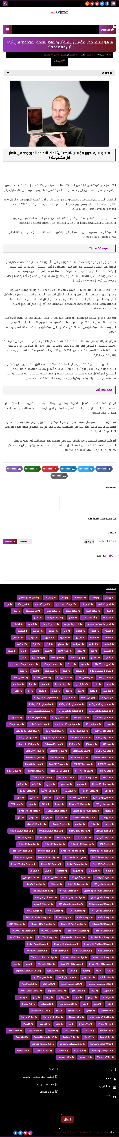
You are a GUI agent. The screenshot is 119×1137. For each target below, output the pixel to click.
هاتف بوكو (87, 977)
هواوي (91, 997)
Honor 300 (73, 1011)
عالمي (33, 797)
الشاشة (36, 631)
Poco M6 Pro (33, 1031)
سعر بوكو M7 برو (53, 731)
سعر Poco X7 (105, 771)
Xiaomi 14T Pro (104, 1057)
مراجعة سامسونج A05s (50, 831)
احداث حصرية (32, 611)
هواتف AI (106, 997)
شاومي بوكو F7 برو (102, 797)
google (89, 1011)
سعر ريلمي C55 (103, 737)
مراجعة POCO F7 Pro (101, 857)
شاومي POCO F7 (77, 797)
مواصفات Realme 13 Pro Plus (97, 944)
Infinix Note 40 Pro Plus (100, 1017)
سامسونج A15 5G (103, 717)
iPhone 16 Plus (28, 1017)
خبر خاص (107, 691)
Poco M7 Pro (13, 1031)
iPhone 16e (84, 1024)
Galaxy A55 (106, 1011)
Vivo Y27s (78, 1051)
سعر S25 (107, 777)
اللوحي (32, 638)
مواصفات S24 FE (82, 951)
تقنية (65, 671)
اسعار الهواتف (54, 618)
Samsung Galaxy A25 (41, 1044)
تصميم (79, 671)
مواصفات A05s (76, 911)
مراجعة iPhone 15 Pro (71, 851)
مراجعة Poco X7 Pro (102, 864)
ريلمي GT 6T (87, 697)
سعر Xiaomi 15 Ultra (101, 784)
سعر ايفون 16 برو (77, 731)
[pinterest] (92, 3)
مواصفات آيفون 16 (67, 891)
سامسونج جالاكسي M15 (70, 711)
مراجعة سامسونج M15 (20, 831)
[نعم (64, 598)
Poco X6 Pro (105, 1037)
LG (69, 1024)
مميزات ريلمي (29, 877)
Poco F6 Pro (105, 1031)
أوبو (93, 651)
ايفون (80, 651)
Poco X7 (88, 1037)
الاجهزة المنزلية (71, 624)
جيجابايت (17, 684)
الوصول (61, 644)
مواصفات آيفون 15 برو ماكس (97, 891)
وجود (48, 997)
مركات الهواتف (47, 1092)
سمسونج (65, 784)
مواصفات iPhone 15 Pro (41, 924)
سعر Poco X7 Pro (83, 771)
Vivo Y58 (62, 1051)
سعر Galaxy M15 (33, 751)
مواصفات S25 (59, 951)
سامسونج (68, 697)
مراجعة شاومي (104, 837)
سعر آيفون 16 (15, 724)
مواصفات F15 (62, 917)
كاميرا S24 (106, 817)
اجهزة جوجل (51, 611)
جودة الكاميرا (61, 684)
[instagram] (30, 1132)
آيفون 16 (86, 604)
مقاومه (60, 871)
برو (22, 651)
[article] (33, 503)
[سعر (94, 598)
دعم (80, 691)
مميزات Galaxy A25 (76, 884)
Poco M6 (51, 1031)
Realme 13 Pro (69, 1037)
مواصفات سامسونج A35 (100, 904)
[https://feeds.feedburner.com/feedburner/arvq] (5, 1132)
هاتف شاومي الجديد (70, 984)
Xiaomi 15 (84, 1057)
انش (48, 644)
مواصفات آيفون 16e (42, 891)
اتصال (108, 611)
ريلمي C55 (106, 697)
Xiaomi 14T (22, 1051)
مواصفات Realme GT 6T (65, 944)
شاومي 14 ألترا (89, 791)
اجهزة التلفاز (91, 611)
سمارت (80, 784)
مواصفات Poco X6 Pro (72, 937)
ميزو (28, 964)
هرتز (93, 991)
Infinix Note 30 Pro (39, 1011)
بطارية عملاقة (76, 657)
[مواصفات (78, 598)
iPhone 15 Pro (74, 1017)
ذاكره (41, 691)
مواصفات (55, 884)
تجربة (84, 664)
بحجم (47, 651)
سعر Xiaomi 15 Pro (41, 777)
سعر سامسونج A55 (79, 737)
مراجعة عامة (82, 837)
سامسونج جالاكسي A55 (40, 704)
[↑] (59, 1128)
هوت (77, 997)
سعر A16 (107, 744)
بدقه (34, 651)
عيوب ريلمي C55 (103, 804)
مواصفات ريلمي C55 (44, 897)
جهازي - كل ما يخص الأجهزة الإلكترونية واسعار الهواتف (78, 1132)
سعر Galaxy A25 (103, 751)
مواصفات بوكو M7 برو (72, 897)
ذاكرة (54, 691)
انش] (35, 644)
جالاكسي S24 (63, 677)
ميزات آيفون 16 (45, 964)
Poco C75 (43, 1024)
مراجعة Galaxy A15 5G (81, 844)
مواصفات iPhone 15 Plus (72, 924)
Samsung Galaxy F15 (101, 1051)
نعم (15, 964)
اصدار (36, 618)
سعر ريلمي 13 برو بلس (26, 731)
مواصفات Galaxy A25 (101, 924)
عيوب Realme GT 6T (78, 804)
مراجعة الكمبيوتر (35, 824)
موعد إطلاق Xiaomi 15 (70, 964)
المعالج (16, 638)
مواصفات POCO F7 (49, 931)
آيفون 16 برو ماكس (65, 604)
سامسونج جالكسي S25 (39, 711)
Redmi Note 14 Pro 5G (44, 1037)
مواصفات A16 (33, 911)
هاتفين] (107, 991)
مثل (19, 817)
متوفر (32, 817)
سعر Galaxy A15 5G (27, 744)
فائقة (44, 804)
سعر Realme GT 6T (58, 771)
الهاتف (92, 644)
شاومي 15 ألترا (48, 791)
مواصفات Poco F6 (103, 931)
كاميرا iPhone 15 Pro (28, 811)
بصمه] (94, 657)
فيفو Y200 (15, 804)
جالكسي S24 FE (41, 677)
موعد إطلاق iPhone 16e (100, 964)
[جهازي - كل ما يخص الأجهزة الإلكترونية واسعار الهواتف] (59, 12)
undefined (105, 30)
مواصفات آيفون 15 (33, 884)
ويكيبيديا (21, 997)
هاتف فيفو (48, 984)
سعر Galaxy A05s (53, 744)
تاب (22, 657)
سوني (49, 784)
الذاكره (79, 631)
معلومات (93, 871)
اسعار (71, 618)
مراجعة (78, 824)
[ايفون (108, 598)
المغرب (107, 644)
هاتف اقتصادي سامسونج (27, 971)
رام (29, 691)
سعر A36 (90, 744)
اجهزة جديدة (71, 611)
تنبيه (22, 671)
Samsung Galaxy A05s (100, 1044)
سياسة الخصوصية (45, 1084)
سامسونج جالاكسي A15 (45, 697)
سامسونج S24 (58, 717)
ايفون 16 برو (63, 651)
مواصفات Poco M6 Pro (100, 937)
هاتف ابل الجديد (54, 971)
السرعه (51, 631)
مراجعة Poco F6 (45, 851)
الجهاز (93, 631)
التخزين (108, 631)
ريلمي (16, 691)
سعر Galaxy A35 (80, 751)
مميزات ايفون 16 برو (54, 877)
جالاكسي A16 (105, 677)
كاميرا (108, 811)
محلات (93, 824)
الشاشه (21, 631)
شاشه (21, 784)
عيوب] (58, 804)
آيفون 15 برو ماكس (28, 598)
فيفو (31, 804)
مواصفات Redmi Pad (36, 944)
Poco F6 (27, 1024)
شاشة (35, 784)
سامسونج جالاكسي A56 (100, 711)
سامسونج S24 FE (36, 717)
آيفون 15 (49, 598)
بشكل (108, 657)
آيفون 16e (22, 604)
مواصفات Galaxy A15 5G (37, 917)
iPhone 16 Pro (104, 1024)
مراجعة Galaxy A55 (27, 844)
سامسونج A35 (79, 717)
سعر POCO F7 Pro (82, 764)
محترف (108, 824)
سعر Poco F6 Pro (34, 757)
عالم (46, 797)
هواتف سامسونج (55, 991)
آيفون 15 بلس (104, 604)
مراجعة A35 (42, 837)
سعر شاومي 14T (26, 737)
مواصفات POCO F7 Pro (22, 931)
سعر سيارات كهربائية (52, 737)
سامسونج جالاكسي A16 (100, 704)
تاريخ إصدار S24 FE (103, 664)
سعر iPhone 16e (77, 757)
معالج (108, 871)
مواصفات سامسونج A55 (70, 904)
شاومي (107, 791)
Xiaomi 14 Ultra (42, 1051)
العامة (93, 638)
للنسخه (61, 817)
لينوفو (46, 817)
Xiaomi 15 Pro (65, 1057)
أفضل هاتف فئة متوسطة (99, 624)
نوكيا (85, 971)
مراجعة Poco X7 (22, 857)
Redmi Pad (21, 1037)
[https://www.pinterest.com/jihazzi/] (10, 1132)
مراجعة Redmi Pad (75, 864)
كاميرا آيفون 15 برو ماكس (85, 811)
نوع (97, 971)
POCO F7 (88, 1031)
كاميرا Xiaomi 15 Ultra (83, 817)
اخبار (15, 611)
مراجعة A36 (23, 837)
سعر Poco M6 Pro (57, 764)
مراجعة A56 (105, 844)
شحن (59, 797)
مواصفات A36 (104, 917)
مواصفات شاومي (42, 904)
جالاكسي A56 (84, 677)
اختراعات (107, 618)
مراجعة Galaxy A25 (53, 844)
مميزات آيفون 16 (79, 877)
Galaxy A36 (27, 1004)
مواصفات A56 (83, 917)
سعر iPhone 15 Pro (102, 757)
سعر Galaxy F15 (57, 751)
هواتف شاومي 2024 (29, 991)
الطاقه (108, 638)
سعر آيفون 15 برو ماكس (66, 724)
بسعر (10, 651)
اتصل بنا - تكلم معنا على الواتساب (38, 1077)
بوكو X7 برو (37, 657)
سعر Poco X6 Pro (33, 764)
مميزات (33, 871)
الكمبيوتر (47, 638)
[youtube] (97, 3)
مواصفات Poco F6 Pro (76, 931)
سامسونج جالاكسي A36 (70, 704)
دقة (67, 691)
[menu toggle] (113, 3)
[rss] (87, 3)
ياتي (109, 1004)
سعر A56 (73, 744)
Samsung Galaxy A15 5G (71, 1044)
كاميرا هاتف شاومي (55, 811)
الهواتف (77, 644)
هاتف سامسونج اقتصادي (99, 984)
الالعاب (17, 624)
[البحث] (5, 3)
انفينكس (107, 651)
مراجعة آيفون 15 (59, 824)
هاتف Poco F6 (28, 984)
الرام (66, 631)
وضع (35, 997)
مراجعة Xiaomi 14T (50, 864)
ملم (47, 871)
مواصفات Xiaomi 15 (102, 957)
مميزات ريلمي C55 (102, 884)
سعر (109, 724)
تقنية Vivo (49, 671)
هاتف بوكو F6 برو (41, 977)
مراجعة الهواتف (103, 831)
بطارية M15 (56, 657)
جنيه (96, 684)
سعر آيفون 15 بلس (38, 724)
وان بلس (62, 997)
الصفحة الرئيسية (68, 55)
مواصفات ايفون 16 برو (101, 897)
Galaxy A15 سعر (66, 1004)
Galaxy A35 (46, 1004)
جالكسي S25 (20, 677)
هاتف (72, 971)
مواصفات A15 (54, 911)
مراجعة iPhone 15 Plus (100, 851)
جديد (109, 684)
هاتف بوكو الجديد (66, 977)
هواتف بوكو (77, 991)
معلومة (47, 55)
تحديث (70, 664)
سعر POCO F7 (104, 764)
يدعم (96, 1004)
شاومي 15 (68, 791)
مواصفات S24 (104, 951)
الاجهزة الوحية (49, 624)
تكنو (35, 671)
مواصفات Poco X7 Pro (19, 937)
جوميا (44, 684)
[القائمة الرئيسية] (7, 29)
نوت (109, 971)
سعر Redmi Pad (34, 771)
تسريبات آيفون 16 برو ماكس (22, 664)
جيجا (31, 684)
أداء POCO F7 (89, 618)
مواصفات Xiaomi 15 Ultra (42, 957)
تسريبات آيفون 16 (51, 664)
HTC (58, 1011)
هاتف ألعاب (105, 977)
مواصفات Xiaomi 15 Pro (73, 957)
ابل (55, 55)
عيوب (19, 797)
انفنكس (21, 644)
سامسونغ (15, 717)
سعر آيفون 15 (92, 724)
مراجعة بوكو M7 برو (78, 831)
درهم (92, 691)
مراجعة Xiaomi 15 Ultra (22, 864)
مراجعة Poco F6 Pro (21, 851)
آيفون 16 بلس (41, 604)
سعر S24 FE (12, 771)
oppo (58, 1024)
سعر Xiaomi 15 (65, 777)
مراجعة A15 (62, 837)
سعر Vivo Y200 (87, 777)
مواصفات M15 (15, 924)
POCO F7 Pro (69, 1031)
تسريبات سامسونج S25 (100, 671)
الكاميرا (63, 638)
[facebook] (107, 3)
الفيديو (79, 638)
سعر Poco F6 (56, 757)
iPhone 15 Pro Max (51, 1017)
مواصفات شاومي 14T (101, 911)
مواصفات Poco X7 (46, 937)
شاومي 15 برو (26, 791)
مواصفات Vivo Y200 (36, 951)
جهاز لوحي (81, 684)
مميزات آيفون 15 (103, 877)
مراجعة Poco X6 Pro (47, 857)
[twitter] (102, 3)
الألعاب (31, 624)
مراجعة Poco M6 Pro (74, 857)
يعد (84, 1004)
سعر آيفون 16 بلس (102, 731)
